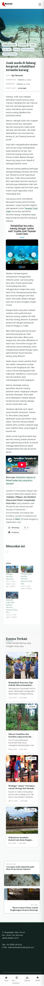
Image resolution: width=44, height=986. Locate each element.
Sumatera (23, 45)
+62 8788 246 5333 (14, 945)
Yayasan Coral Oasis (9, 54)
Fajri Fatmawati (17, 75)
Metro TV (19, 519)
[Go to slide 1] (20, 267)
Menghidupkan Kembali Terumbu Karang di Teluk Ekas (26, 579)
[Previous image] (10, 254)
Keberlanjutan (9, 45)
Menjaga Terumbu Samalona (9, 576)
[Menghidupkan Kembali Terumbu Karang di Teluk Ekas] (27, 569)
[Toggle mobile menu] (40, 4)
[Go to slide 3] (24, 267)
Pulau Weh (7, 49)
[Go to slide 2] (22, 267)
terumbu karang (27, 49)
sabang (16, 49)
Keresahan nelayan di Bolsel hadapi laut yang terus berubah (20, 480)
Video (33, 45)
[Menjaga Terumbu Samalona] (12, 569)
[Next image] (33, 254)
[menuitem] (6, 979)
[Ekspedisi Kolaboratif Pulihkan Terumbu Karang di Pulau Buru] (12, 595)
